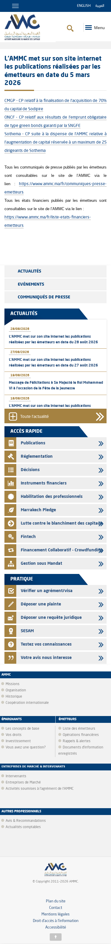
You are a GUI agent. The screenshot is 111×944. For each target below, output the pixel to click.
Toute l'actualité (34, 417)
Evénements (31, 284)
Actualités (29, 271)
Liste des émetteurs (79, 729)
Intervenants (16, 776)
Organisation (16, 690)
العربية (99, 6)
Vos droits (14, 735)
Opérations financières (81, 735)
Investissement (18, 741)
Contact (55, 908)
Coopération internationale (27, 703)
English (84, 6)
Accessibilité (55, 927)
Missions (13, 684)
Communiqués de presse (44, 297)
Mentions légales (55, 914)
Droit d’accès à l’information (55, 921)
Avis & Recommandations (26, 821)
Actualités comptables (23, 827)
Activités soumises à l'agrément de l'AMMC (40, 789)
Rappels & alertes (77, 741)
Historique (14, 696)
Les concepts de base (22, 729)
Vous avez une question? (26, 747)
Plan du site (55, 901)
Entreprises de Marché (23, 782)
